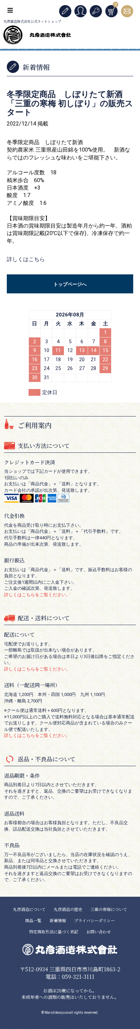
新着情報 (58, 920)
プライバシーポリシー (94, 920)
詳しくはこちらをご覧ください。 (37, 594)
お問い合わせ (98, 931)
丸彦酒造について (29, 909)
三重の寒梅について (108, 909)
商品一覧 (33, 920)
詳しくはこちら (26, 259)
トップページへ (70, 284)
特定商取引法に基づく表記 (53, 931)
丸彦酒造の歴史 (68, 909)
